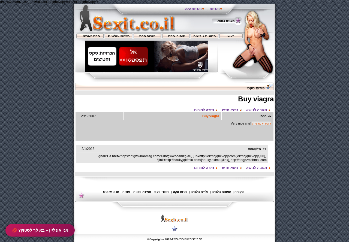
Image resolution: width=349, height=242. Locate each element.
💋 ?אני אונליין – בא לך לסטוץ (40, 230)
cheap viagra (261, 123)
